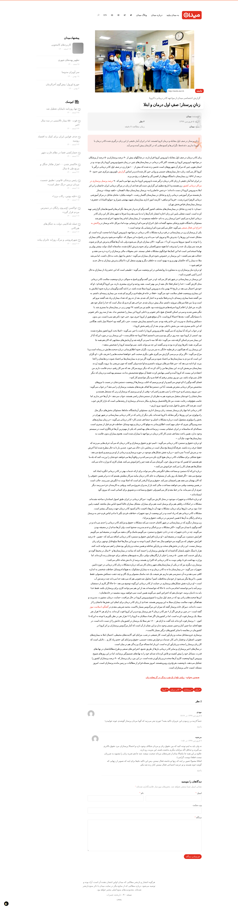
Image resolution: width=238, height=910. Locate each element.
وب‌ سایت (197, 805)
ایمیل (199, 793)
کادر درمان (175, 690)
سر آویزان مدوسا (70, 72)
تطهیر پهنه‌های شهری (68, 60)
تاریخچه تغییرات (113, 895)
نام (142, 793)
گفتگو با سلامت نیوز (99, 607)
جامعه (199, 91)
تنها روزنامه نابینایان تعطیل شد (61, 108)
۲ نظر (142, 121)
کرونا (164, 690)
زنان (197, 690)
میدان (188, 116)
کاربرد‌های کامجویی (61, 44)
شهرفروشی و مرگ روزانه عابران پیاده (57, 239)
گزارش (121, 171)
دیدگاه (198, 817)
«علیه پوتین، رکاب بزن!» (64, 196)
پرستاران (187, 690)
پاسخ (199, 727)
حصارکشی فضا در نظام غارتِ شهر (59, 152)
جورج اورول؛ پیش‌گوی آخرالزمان (62, 84)
